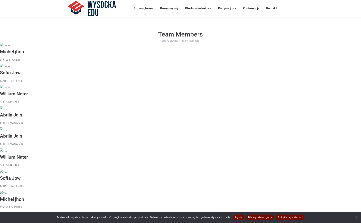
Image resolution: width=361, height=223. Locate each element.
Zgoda (238, 217)
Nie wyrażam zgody (260, 217)
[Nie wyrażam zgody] (356, 217)
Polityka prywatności (290, 217)
